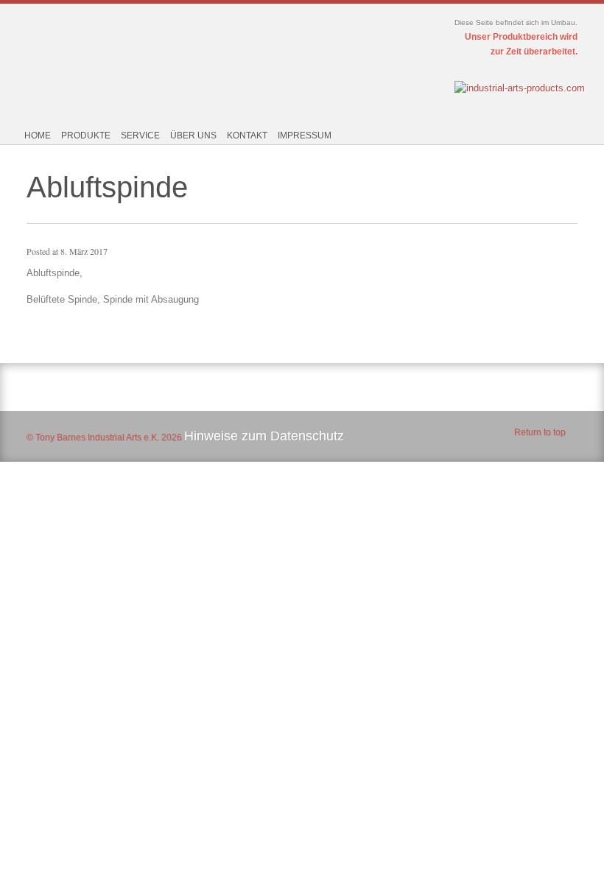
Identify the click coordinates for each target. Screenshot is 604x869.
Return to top (540, 432)
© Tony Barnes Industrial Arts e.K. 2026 (104, 437)
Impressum (304, 135)
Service (140, 135)
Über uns (193, 135)
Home (37, 135)
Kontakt (247, 135)
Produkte (85, 135)
